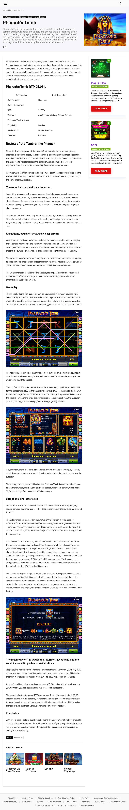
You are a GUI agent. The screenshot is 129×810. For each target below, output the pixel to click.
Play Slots (101, 108)
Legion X (49, 769)
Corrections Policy (10, 802)
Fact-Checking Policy (66, 798)
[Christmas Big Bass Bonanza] (15, 755)
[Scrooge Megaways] (73, 755)
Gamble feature (33, 17)
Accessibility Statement (67, 805)
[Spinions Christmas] (34, 755)
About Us (11, 798)
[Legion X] (54, 755)
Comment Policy (87, 805)
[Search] (120, 3)
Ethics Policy (84, 798)
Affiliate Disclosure (45, 805)
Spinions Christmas (30, 770)
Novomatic (18, 737)
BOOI (94, 145)
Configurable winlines (11, 17)
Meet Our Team (27, 798)
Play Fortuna (98, 82)
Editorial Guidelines (45, 798)
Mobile (43, 17)
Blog (9, 10)
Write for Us (26, 802)
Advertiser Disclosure (117, 802)
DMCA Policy (99, 802)
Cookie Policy (71, 802)
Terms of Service (54, 802)
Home (5, 10)
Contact (40, 802)
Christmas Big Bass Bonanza (13, 770)
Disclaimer (85, 802)
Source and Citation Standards (106, 798)
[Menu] (6, 3)
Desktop (23, 17)
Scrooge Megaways (69, 770)
